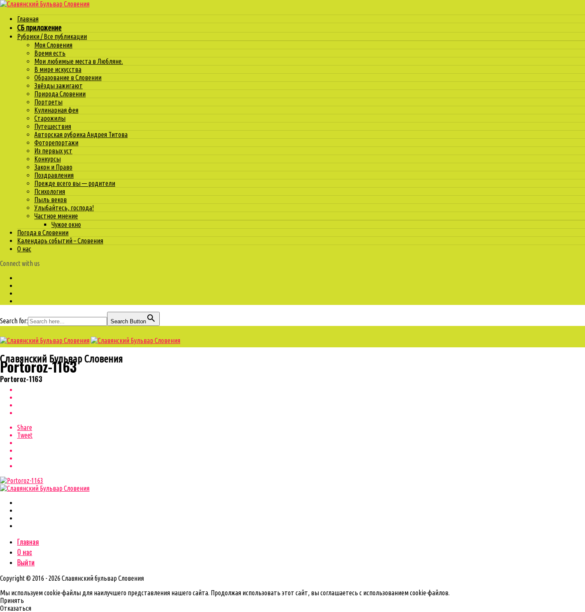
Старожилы (50, 118)
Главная (28, 19)
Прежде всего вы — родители (74, 183)
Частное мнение (56, 216)
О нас (24, 249)
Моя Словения (53, 45)
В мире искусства (57, 69)
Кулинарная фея (56, 110)
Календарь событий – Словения (60, 241)
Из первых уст (53, 151)
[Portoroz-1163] (21, 480)
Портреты (48, 102)
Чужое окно (66, 224)
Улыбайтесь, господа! (64, 208)
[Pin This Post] (301, 405)
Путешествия (52, 126)
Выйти (26, 562)
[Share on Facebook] (301, 390)
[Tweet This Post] (301, 397)
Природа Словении (60, 94)
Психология (49, 191)
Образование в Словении (67, 77)
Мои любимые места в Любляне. (78, 61)
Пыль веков (50, 199)
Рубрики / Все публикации (52, 36)
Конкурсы (47, 159)
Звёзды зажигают (58, 86)
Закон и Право (53, 167)
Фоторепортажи (56, 142)
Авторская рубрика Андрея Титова (81, 134)
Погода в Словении (43, 232)
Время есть (50, 53)
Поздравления (54, 175)
